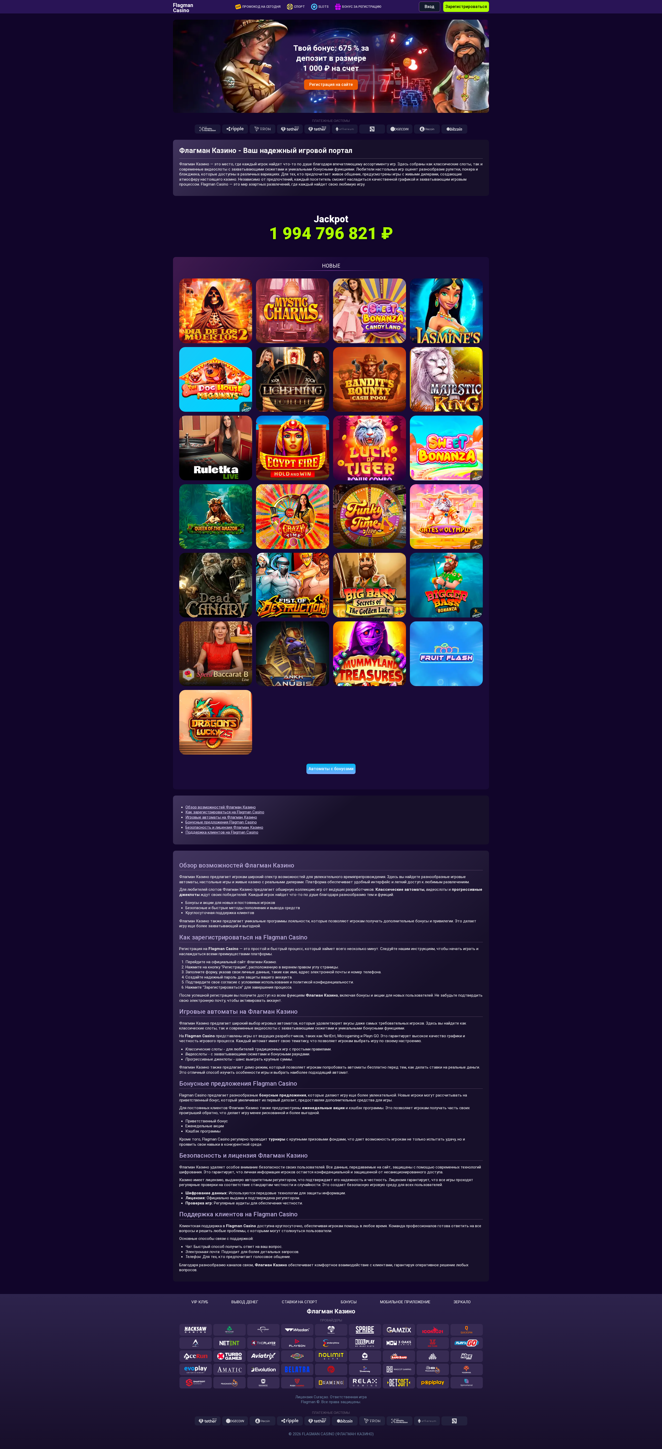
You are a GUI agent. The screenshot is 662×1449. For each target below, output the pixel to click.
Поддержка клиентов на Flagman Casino (221, 832)
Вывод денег (244, 1302)
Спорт (299, 7)
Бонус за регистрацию (361, 7)
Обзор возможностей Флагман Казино (220, 807)
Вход (429, 6)
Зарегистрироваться (466, 6)
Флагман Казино (331, 1311)
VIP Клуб (199, 1302)
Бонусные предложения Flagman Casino (221, 822)
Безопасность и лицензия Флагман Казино (224, 827)
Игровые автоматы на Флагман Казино (221, 817)
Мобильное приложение (405, 1302)
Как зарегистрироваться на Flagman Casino (224, 812)
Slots (323, 7)
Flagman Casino (183, 7)
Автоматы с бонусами (331, 768)
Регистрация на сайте (331, 84)
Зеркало (462, 1302)
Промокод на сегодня (261, 7)
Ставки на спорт (299, 1302)
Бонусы (349, 1302)
